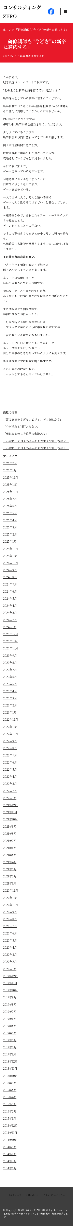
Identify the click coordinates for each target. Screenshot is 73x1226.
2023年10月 (10, 648)
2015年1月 (9, 1118)
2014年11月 (10, 1133)
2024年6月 (10, 591)
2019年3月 (9, 1040)
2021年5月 (9, 855)
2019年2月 (9, 1047)
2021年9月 (9, 826)
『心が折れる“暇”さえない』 (21, 426)
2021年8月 (9, 833)
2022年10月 (10, 734)
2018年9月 (9, 1083)
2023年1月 (9, 712)
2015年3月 (9, 1104)
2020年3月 (10, 954)
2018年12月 (10, 1061)
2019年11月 (10, 983)
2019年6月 (9, 1019)
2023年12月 (10, 634)
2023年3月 (10, 698)
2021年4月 (9, 862)
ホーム (7, 30)
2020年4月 (10, 947)
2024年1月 (9, 627)
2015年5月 (9, 1090)
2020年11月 (10, 898)
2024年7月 (10, 584)
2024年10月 (10, 563)
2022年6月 (10, 762)
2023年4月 (10, 691)
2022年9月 (10, 741)
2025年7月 (10, 499)
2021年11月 (10, 812)
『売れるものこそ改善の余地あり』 (25, 434)
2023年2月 (10, 705)
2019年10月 (10, 990)
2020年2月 (10, 962)
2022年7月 (10, 755)
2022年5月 (10, 769)
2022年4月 (10, 776)
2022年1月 (9, 798)
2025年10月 (10, 492)
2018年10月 (10, 1076)
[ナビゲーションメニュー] (65, 11)
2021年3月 (9, 869)
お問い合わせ (32, 1195)
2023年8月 (10, 663)
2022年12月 (10, 719)
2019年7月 (9, 1012)
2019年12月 (10, 976)
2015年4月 (9, 1097)
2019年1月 (9, 1054)
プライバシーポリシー (54, 1195)
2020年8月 (10, 919)
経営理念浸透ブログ (32, 56)
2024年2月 (10, 620)
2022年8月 (10, 748)
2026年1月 (9, 470)
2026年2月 (10, 463)
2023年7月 (10, 670)
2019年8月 (9, 1004)
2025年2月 (10, 534)
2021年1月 (9, 883)
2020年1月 (9, 969)
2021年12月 (10, 805)
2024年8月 (10, 577)
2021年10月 (10, 819)
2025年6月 (10, 506)
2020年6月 (10, 933)
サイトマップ (14, 1195)
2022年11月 (10, 727)
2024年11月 (10, 556)
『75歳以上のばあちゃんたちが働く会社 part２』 (36, 441)
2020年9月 (10, 912)
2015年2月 (9, 1111)
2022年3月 (10, 784)
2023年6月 (10, 677)
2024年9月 (10, 570)
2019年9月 (9, 997)
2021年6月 (9, 848)
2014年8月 (9, 1154)
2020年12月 (10, 890)
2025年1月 (9, 541)
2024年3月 (10, 613)
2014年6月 (9, 1168)
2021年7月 (9, 841)
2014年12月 (10, 1125)
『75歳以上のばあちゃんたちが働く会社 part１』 (36, 448)
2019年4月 (9, 1033)
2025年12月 (10, 477)
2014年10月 (10, 1140)
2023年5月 (10, 684)
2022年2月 (10, 791)
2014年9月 (9, 1147)
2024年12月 (10, 549)
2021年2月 (9, 876)
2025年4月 (10, 520)
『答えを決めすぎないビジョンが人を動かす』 (33, 419)
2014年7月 (9, 1161)
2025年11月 (10, 485)
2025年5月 (10, 513)
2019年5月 (9, 1026)
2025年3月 (10, 527)
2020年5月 (10, 940)
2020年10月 (10, 905)
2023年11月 (10, 641)
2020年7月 (10, 926)
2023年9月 (10, 655)
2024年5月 (10, 598)
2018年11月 (10, 1068)
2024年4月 (10, 605)
